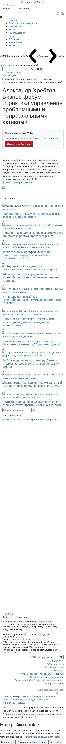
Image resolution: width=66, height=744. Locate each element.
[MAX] (58, 13)
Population (53, 419)
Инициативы (15, 42)
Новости (13, 19)
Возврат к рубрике (18, 182)
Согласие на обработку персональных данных (39, 680)
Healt (20, 419)
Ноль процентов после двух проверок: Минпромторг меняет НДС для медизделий (31, 342)
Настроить (55, 742)
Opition (13, 419)
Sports (34, 419)
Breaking (42, 419)
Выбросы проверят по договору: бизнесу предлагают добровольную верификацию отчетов (30, 363)
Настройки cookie (54, 683)
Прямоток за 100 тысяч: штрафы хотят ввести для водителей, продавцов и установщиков (28, 322)
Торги (12, 29)
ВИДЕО (12, 45)
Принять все (7, 742)
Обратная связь (55, 664)
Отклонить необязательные (31, 742)
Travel (27, 419)
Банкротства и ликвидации (23, 23)
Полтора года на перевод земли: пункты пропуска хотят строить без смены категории (32, 403)
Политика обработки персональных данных (41, 673)
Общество (14, 39)
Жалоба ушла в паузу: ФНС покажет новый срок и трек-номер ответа (31, 215)
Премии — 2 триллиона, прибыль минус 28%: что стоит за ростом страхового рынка (33, 234)
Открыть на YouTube (19, 143)
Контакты (59, 670)
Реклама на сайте (54, 667)
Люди (12, 35)
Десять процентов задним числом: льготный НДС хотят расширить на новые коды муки (32, 384)
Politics (5, 419)
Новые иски (15, 26)
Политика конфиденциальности (47, 676)
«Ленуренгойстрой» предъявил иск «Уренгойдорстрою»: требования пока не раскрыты (30, 277)
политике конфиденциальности (43, 736)
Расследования (17, 32)
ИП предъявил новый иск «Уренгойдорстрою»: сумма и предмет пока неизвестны (31, 299)
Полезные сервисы (12, 72)
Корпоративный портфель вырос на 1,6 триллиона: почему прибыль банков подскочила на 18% (28, 255)
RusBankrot (8, 5)
